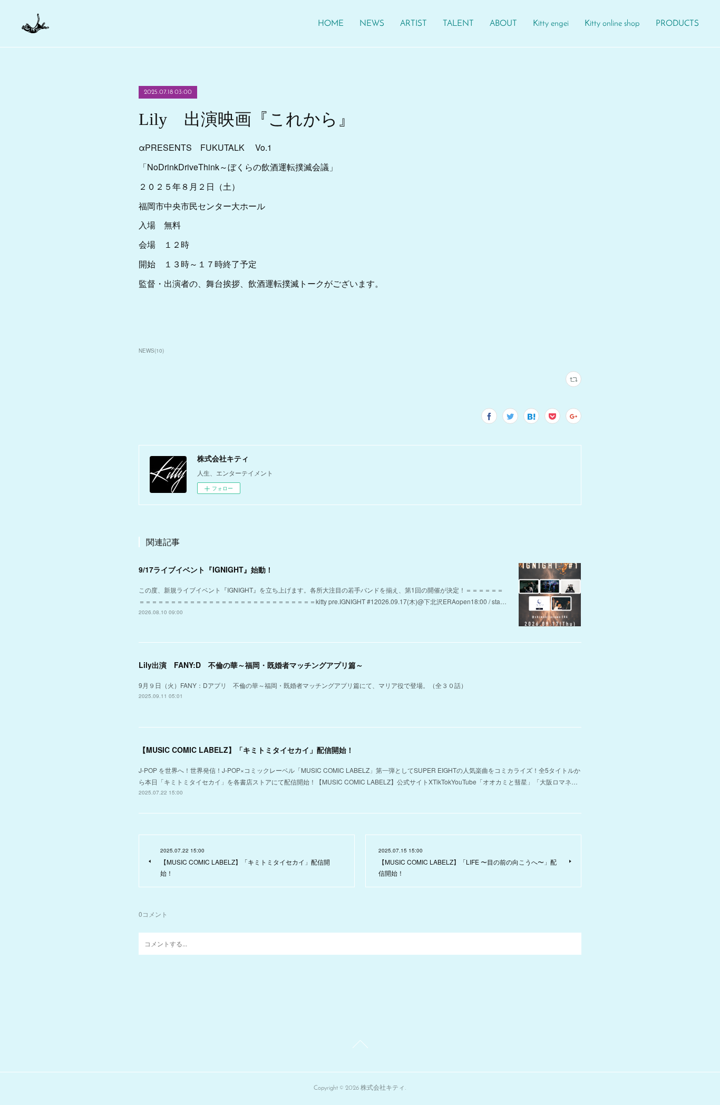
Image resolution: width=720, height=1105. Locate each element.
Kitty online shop (612, 24)
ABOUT (503, 24)
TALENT (458, 24)
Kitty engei (551, 24)
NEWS (371, 24)
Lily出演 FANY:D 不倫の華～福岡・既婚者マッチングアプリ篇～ (251, 665)
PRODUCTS (677, 24)
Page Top (360, 1046)
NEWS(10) (151, 350)
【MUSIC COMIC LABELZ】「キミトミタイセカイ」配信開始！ (246, 749)
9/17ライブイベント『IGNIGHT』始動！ (206, 569)
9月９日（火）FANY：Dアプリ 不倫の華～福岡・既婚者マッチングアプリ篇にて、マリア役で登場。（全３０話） (303, 685)
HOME (331, 24)
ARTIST (413, 24)
